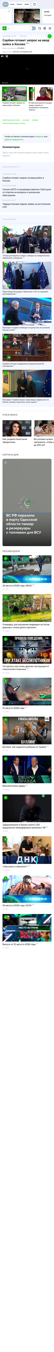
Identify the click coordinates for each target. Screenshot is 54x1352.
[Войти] (44, 28)
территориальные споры (14, 123)
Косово (26, 120)
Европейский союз (11, 120)
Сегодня (20, 48)
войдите (39, 136)
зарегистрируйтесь (13, 139)
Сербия (35, 120)
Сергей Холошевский (22, 52)
